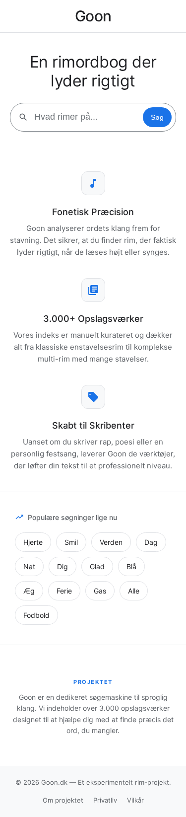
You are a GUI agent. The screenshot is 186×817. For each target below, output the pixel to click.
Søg (157, 117)
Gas (100, 591)
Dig (62, 566)
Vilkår (135, 800)
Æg (29, 591)
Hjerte (33, 542)
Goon (93, 16)
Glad (97, 566)
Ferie (64, 591)
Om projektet (63, 800)
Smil (71, 542)
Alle (133, 591)
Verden (111, 542)
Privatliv (105, 800)
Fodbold (36, 615)
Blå (131, 566)
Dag (151, 542)
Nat (29, 566)
